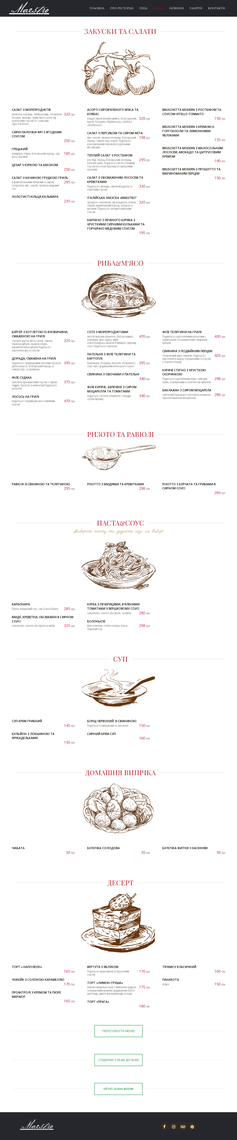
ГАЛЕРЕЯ (196, 8)
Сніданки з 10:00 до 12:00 (118, 1060)
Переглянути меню (118, 1031)
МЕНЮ (158, 8)
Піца (143, 8)
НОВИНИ (176, 8)
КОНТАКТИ (216, 8)
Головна (97, 8)
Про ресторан (121, 8)
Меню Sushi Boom (118, 1089)
